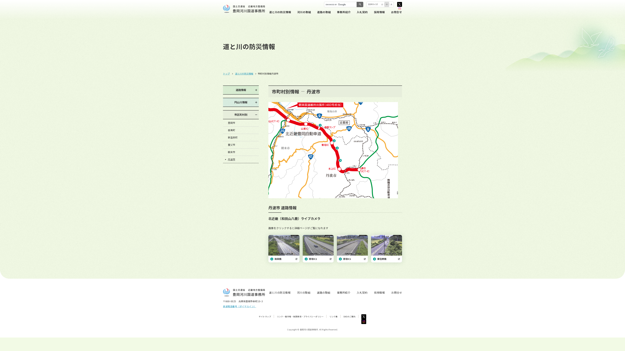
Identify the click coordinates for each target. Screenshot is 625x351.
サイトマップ (265, 316)
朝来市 (231, 152)
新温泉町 (233, 137)
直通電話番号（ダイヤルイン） (239, 306)
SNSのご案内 (349, 316)
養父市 (231, 144)
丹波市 (231, 159)
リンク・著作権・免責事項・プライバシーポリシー (300, 316)
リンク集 (333, 316)
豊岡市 (231, 122)
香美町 (231, 130)
